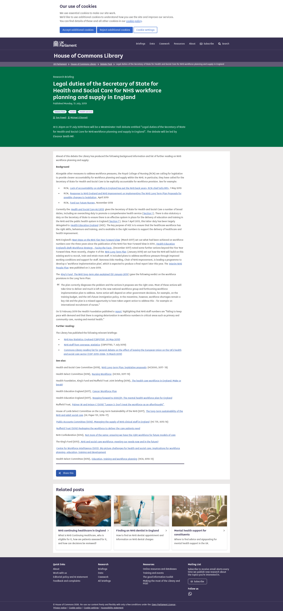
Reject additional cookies (115, 30)
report (118, 311)
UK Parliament (60, 64)
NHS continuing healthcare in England (82, 530)
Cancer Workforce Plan (104, 391)
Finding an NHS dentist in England (137, 530)
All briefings (104, 581)
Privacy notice (60, 608)
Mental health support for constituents (190, 532)
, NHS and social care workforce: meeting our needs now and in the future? (119, 441)
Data (152, 43)
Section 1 (148, 213)
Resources (179, 43)
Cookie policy (75, 608)
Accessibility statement (112, 608)
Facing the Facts (103, 247)
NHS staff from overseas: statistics (82, 344)
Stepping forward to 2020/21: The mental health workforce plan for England (132, 398)
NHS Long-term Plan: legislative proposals (124, 367)
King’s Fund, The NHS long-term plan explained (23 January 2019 (94, 274)
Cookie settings (145, 30)
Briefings (140, 43)
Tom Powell (61, 117)
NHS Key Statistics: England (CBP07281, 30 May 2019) (92, 339)
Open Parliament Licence (163, 604)
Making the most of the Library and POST (161, 582)
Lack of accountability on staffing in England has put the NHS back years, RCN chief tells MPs (119, 188)
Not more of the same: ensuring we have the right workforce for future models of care (130, 435)
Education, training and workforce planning (114, 459)
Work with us (60, 573)
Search (225, 43)
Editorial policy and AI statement (70, 577)
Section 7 (114, 221)
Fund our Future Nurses (82, 202)
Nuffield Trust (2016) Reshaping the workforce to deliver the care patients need (98, 428)
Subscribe (208, 43)
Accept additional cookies (77, 30)
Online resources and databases (160, 569)
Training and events (153, 573)
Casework (164, 43)
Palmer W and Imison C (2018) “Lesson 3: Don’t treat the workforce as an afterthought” (118, 404)
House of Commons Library (88, 55)
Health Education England (84, 225)
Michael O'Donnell (79, 117)
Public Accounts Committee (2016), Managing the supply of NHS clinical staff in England (102, 421)
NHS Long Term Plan (115, 251)
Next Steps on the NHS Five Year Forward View (96, 239)
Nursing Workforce (102, 374)
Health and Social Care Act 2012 (87, 209)
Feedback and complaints (66, 581)
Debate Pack (106, 64)
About (192, 43)
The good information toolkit (158, 577)
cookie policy (134, 21)
